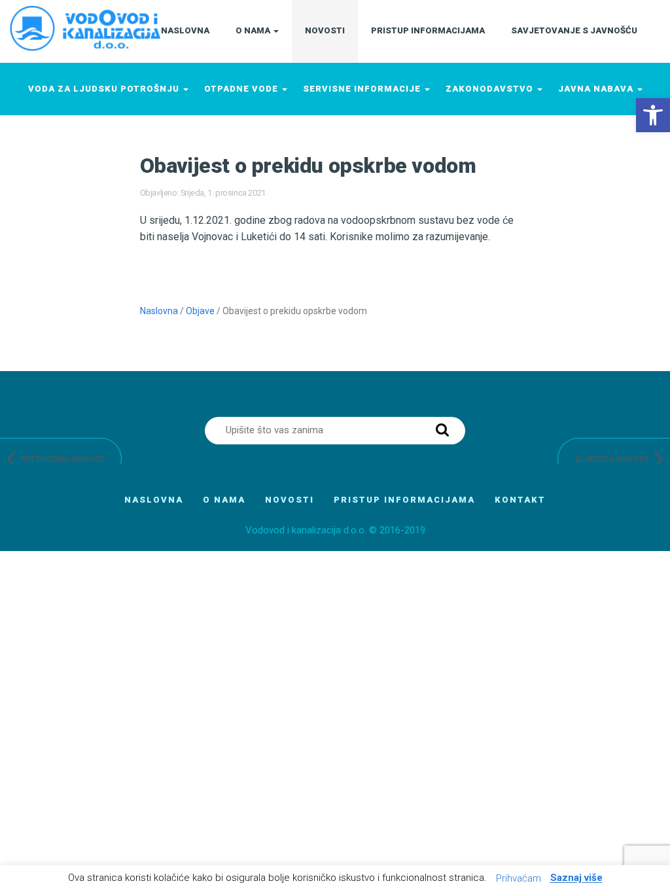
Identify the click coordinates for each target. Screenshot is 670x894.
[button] (653, 115)
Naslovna (159, 311)
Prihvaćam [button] (518, 878)
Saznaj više (576, 878)
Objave (200, 311)
